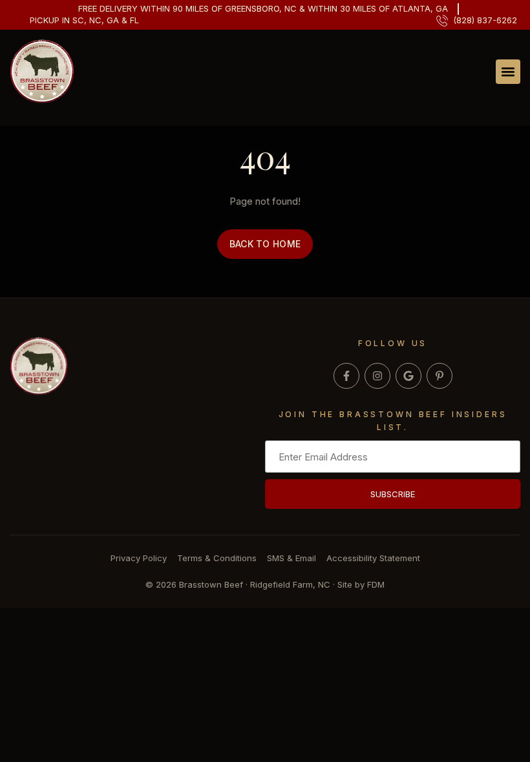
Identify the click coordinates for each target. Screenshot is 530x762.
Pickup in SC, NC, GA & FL (84, 20)
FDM (376, 584)
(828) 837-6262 (485, 20)
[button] (508, 71)
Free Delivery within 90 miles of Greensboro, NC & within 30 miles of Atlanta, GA (263, 8)
